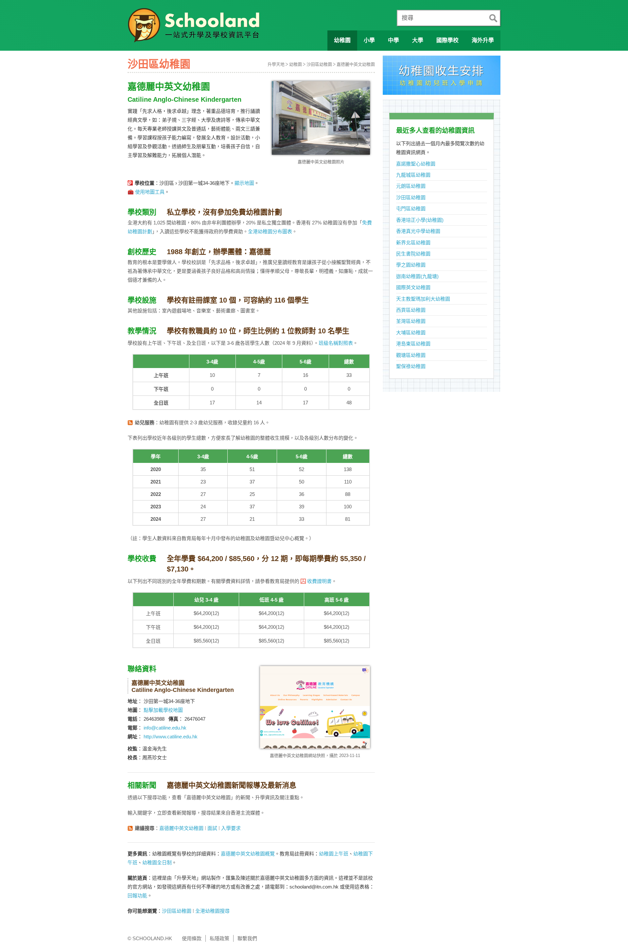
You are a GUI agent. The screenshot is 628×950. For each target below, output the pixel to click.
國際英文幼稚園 (413, 287)
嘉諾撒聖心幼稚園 (415, 164)
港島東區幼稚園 (413, 343)
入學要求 (231, 828)
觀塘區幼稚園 (411, 355)
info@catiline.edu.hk (165, 727)
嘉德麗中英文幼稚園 (356, 64)
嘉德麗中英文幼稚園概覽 (248, 853)
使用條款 (191, 938)
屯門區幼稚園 (411, 208)
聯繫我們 (247, 938)
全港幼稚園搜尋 (212, 911)
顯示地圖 (244, 183)
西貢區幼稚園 (411, 310)
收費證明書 (319, 581)
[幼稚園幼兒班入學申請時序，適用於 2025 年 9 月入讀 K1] (441, 77)
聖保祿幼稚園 (411, 366)
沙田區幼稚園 (319, 64)
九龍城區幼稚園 (413, 175)
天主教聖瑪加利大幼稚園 (423, 299)
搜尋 (407, 18)
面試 (212, 828)
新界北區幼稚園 (413, 242)
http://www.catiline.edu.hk (171, 736)
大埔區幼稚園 (411, 332)
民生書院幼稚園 (413, 253)
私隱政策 (219, 938)
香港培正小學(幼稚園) (420, 220)
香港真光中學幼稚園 (418, 231)
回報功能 (137, 895)
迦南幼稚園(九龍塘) (417, 276)
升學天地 (276, 64)
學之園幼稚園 (411, 265)
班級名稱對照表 (336, 343)
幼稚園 (295, 64)
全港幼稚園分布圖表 (270, 231)
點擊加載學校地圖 (163, 710)
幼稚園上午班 (333, 853)
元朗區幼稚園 (411, 186)
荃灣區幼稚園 (411, 321)
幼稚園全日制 (157, 862)
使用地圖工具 (150, 192)
